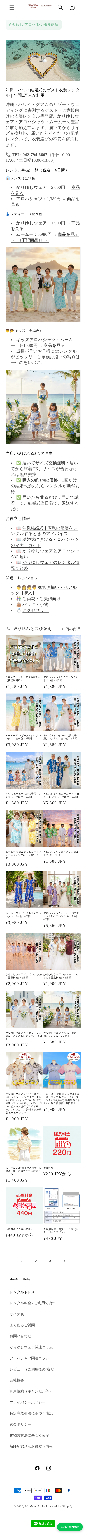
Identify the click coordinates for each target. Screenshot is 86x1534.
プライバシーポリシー (28, 1402)
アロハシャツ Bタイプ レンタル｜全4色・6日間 (61, 853)
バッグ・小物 (35, 604)
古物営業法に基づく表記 (29, 1435)
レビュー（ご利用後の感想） (33, 1369)
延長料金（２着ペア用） (19, 1229)
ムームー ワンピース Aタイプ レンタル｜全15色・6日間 (23, 737)
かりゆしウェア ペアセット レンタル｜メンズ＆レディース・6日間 (24, 1035)
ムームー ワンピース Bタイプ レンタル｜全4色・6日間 (23, 915)
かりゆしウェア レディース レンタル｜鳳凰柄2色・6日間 (61, 976)
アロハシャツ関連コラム (29, 1358)
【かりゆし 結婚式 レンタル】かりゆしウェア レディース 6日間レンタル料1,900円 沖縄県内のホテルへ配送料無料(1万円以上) (61, 1098)
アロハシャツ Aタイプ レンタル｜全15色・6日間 (61, 679)
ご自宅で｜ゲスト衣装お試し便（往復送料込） (23, 679)
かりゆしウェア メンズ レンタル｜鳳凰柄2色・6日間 (24, 976)
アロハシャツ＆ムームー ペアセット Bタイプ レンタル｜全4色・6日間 (61, 916)
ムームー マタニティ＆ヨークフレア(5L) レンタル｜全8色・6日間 (23, 854)
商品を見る (54, 345)
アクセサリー (35, 610)
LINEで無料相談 (70, 1527)
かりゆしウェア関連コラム (31, 1347)
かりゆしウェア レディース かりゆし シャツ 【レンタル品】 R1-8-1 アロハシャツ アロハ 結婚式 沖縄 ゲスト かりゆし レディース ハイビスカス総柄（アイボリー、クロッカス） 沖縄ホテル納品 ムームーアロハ (24, 1103)
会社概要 (17, 1380)
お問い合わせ (20, 1336)
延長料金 (48, 1167)
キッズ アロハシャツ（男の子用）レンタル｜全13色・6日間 (60, 737)
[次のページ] (64, 1261)
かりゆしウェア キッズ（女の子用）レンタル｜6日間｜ (61, 1034)
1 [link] (22, 1260)
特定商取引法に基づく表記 (31, 1413)
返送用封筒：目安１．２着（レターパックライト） (61, 1231)
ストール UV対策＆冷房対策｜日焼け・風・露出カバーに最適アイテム (24, 1170)
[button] (12, 7)
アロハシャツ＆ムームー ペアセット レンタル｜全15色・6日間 (61, 795)
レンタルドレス (22, 1292)
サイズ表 (17, 1314)
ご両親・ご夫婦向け (41, 598)
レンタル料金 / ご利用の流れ (33, 1303)
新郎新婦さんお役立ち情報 (31, 1446)
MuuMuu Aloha (35, 1506)
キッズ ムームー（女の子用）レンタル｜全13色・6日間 (23, 795)
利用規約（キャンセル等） (31, 1391)
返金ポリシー (20, 1424)
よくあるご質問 (22, 1325)
